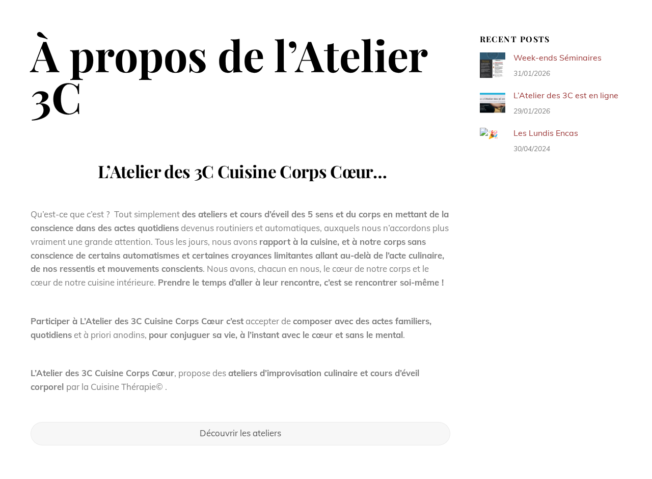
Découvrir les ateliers (240, 433)
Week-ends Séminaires (557, 57)
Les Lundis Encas (545, 133)
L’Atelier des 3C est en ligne (565, 95)
